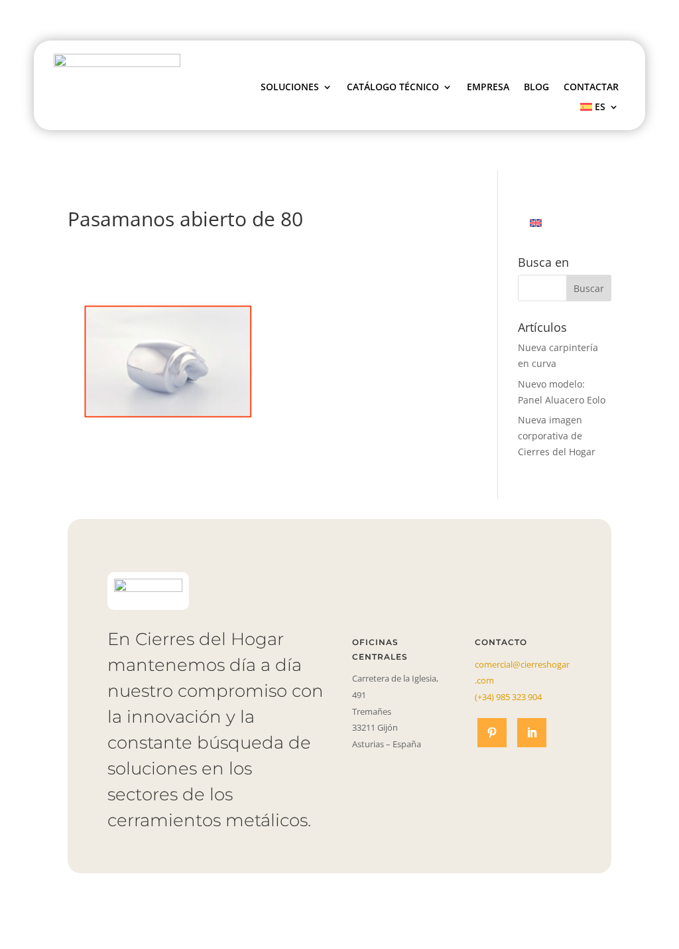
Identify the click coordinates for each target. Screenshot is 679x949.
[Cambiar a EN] (535, 222)
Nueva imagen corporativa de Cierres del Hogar (556, 435)
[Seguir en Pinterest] (492, 732)
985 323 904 (508, 697)
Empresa (488, 87)
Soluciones (290, 87)
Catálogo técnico (393, 87)
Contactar (591, 87)
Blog (536, 87)
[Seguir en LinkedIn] (531, 732)
